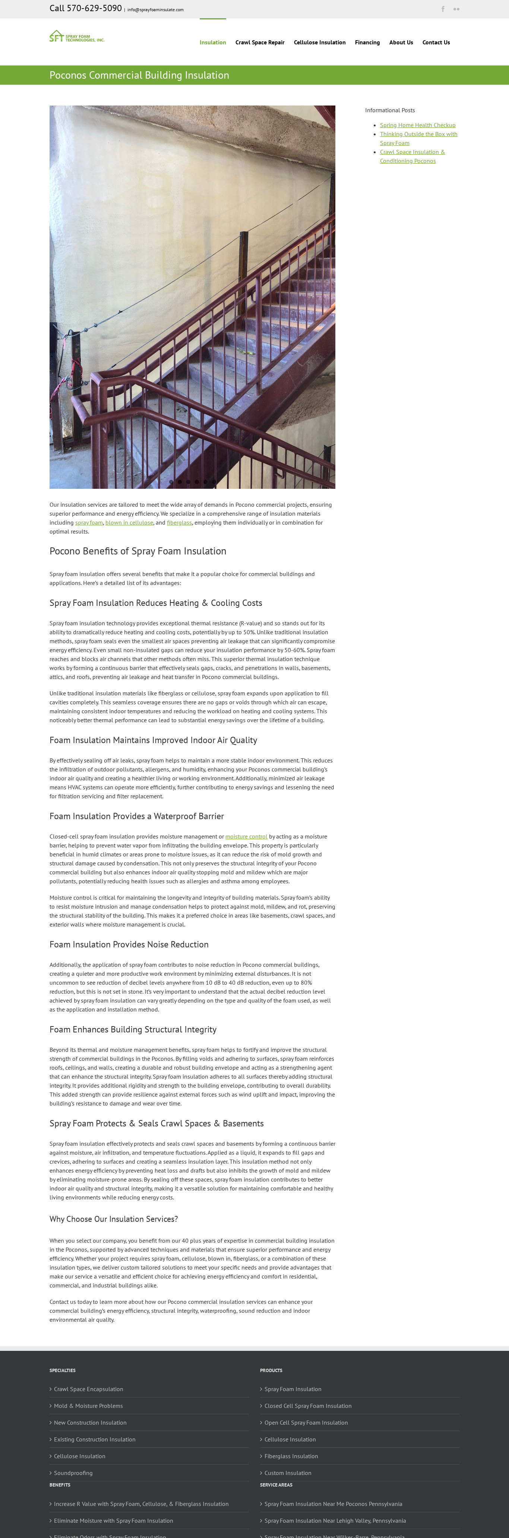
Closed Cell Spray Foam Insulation (308, 1405)
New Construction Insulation (90, 1422)
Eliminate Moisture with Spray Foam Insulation (113, 1520)
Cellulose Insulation (79, 1456)
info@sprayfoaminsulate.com (155, 9)
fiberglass (179, 522)
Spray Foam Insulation (293, 1389)
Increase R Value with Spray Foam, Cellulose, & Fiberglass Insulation (141, 1503)
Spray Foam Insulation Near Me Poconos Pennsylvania (333, 1503)
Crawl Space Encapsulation (88, 1389)
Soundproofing (73, 1472)
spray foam (89, 522)
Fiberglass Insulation (291, 1456)
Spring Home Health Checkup (418, 125)
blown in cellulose (129, 522)
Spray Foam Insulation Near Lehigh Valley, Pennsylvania (335, 1520)
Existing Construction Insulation (95, 1439)
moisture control (246, 836)
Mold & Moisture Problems (88, 1405)
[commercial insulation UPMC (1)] (192, 297)
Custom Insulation (288, 1472)
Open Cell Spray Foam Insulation (306, 1422)
